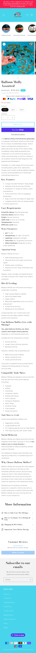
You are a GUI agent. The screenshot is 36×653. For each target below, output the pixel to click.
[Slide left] (14, 78)
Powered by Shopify (27, 649)
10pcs (23, 110)
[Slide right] (22, 78)
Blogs (6, 627)
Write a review (18, 552)
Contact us (7, 598)
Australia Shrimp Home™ (14, 649)
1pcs (4, 110)
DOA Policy (8, 606)
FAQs (5, 623)
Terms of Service (9, 619)
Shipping (3, 92)
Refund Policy (8, 615)
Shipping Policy (9, 602)
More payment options (18, 134)
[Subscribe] (30, 580)
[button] (4, 15)
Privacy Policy (9, 611)
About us (7, 594)
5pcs (14, 110)
